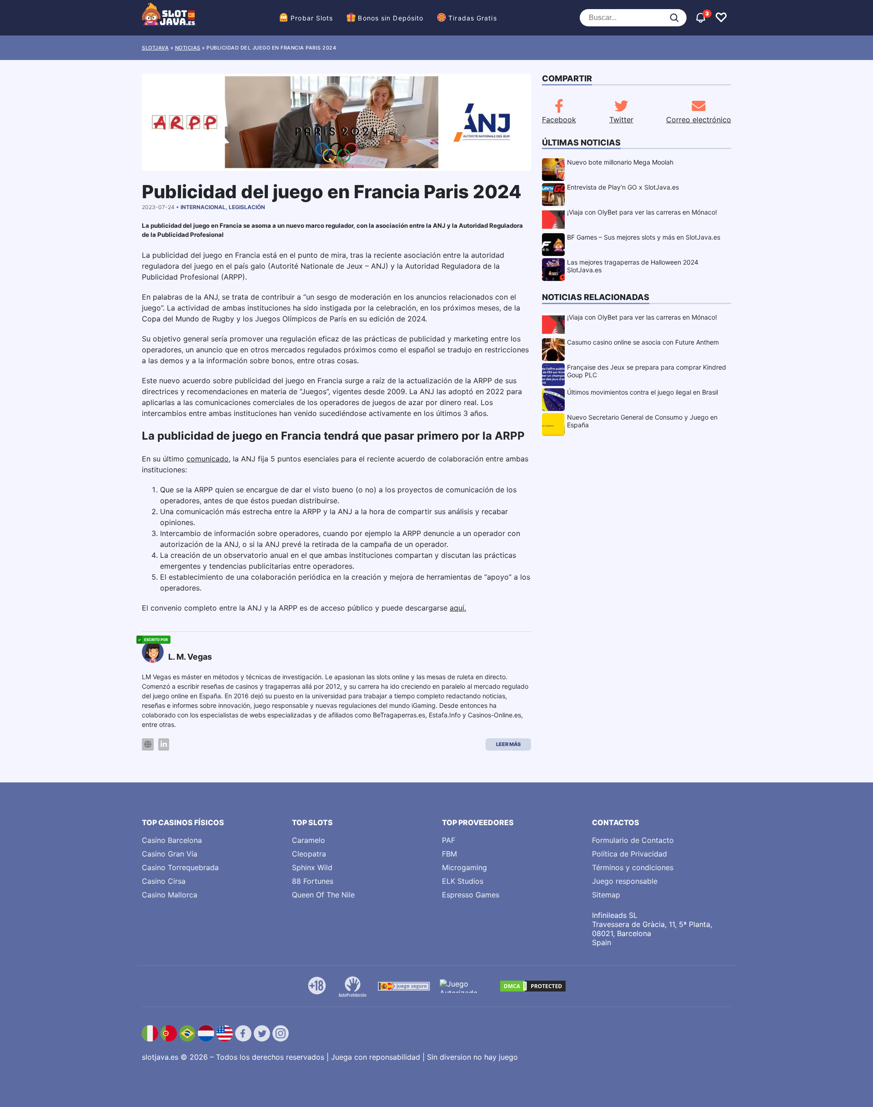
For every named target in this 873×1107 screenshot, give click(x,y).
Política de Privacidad (629, 853)
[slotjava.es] (169, 17)
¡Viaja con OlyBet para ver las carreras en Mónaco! (642, 212)
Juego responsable (624, 881)
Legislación (247, 207)
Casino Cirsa (164, 881)
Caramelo (308, 840)
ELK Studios (462, 881)
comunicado (207, 458)
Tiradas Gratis (472, 18)
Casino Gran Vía (169, 853)
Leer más (508, 744)
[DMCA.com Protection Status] (533, 986)
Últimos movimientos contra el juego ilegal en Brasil (642, 392)
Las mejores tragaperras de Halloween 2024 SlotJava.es (632, 266)
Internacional (203, 207)
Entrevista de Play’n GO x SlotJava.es (623, 187)
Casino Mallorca (169, 894)
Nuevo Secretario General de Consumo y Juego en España (642, 421)
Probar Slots (312, 18)
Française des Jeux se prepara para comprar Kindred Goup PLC (646, 371)
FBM (449, 853)
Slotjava (155, 48)
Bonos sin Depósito (390, 18)
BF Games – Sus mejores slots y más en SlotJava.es (643, 237)
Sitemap (606, 894)
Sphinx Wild (312, 867)
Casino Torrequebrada (180, 867)
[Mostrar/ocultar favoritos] (721, 18)
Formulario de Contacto (633, 840)
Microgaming (464, 867)
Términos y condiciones (632, 867)
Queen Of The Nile (323, 894)
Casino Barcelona (172, 840)
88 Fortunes (312, 881)
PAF (448, 840)
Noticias (188, 48)
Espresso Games (470, 894)
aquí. (458, 607)
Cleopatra (309, 853)
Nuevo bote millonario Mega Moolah (620, 162)
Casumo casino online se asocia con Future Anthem (643, 342)
